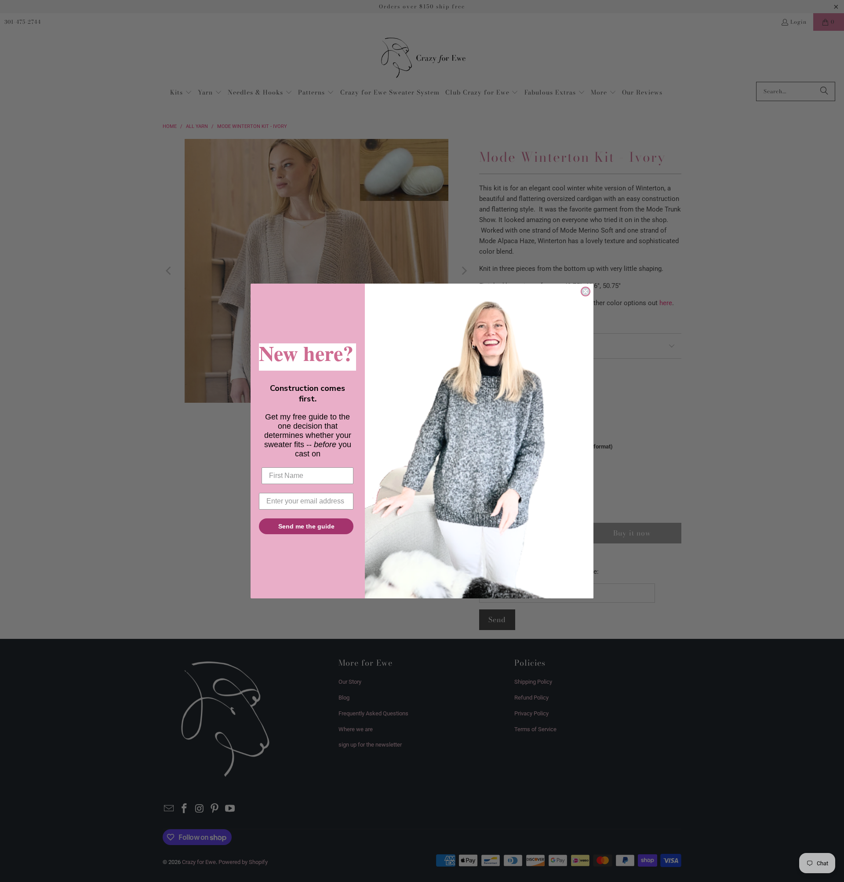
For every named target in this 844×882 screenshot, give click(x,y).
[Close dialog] (585, 291)
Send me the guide (306, 526)
